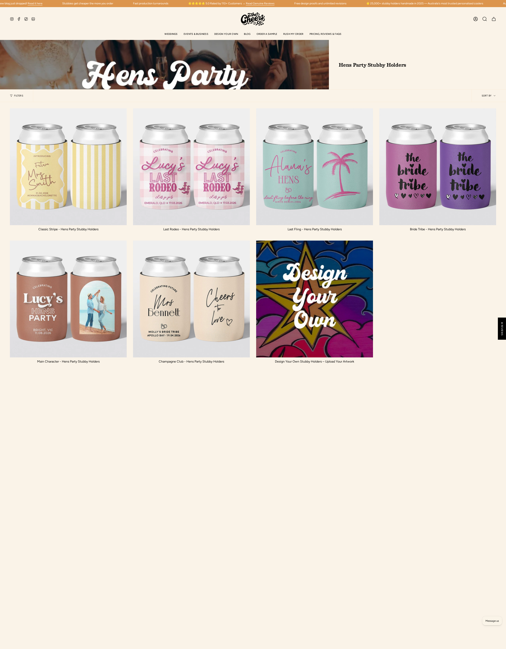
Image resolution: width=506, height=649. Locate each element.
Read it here (35, 3)
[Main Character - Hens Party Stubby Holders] (68, 299)
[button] (170, 34)
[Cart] (493, 19)
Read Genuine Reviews (260, 3)
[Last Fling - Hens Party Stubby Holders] (314, 166)
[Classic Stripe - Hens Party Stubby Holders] (68, 166)
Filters (18, 95)
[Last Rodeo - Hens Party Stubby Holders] (191, 166)
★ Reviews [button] (502, 328)
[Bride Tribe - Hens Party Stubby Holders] (437, 166)
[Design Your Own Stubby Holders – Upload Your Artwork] (314, 299)
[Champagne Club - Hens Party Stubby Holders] (191, 299)
